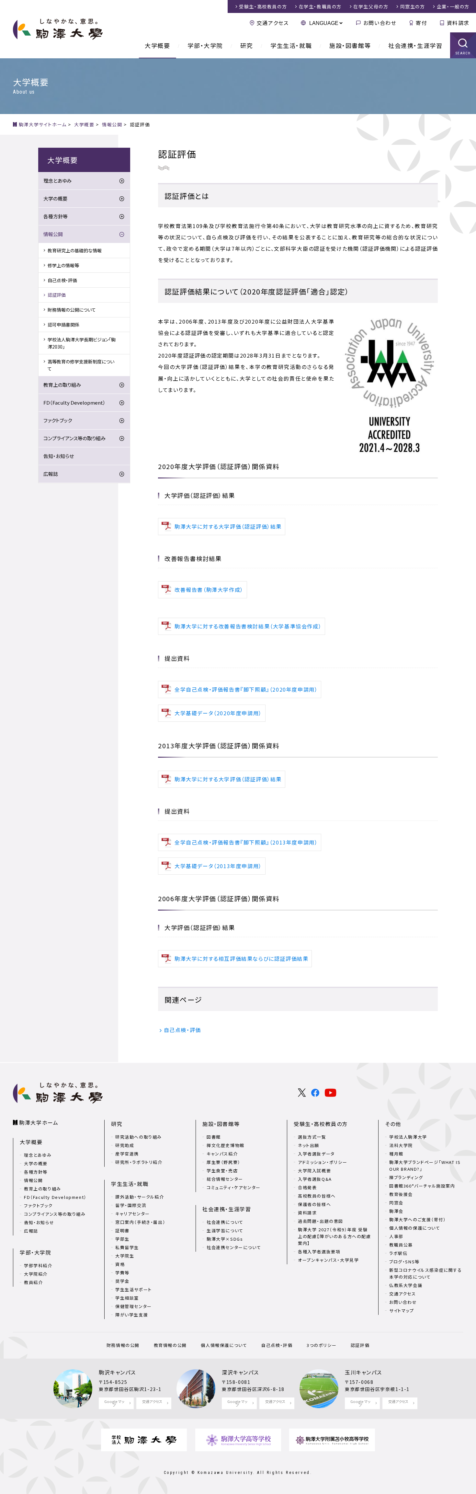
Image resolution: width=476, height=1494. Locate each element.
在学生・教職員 (320, 6)
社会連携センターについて (234, 1247)
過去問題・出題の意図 (320, 1221)
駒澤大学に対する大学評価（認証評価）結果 (228, 526)
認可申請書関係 (63, 324)
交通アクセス (273, 23)
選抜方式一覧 (312, 1137)
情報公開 (53, 234)
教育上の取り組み (62, 384)
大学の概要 (55, 198)
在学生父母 (370, 6)
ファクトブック (57, 420)
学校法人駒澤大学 (408, 1137)
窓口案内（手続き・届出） (140, 1222)
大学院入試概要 (314, 1170)
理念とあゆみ (57, 180)
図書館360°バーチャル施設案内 (422, 1186)
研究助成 (124, 1145)
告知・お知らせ (58, 456)
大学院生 (124, 1256)
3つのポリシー (321, 1345)
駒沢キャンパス (117, 1372)
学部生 (122, 1239)
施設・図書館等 (350, 45)
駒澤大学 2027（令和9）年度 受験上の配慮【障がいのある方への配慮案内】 (334, 1236)
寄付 (421, 23)
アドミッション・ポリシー (322, 1162)
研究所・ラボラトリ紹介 (139, 1162)
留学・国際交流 (130, 1205)
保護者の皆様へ (314, 1204)
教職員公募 (401, 1245)
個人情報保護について (224, 1345)
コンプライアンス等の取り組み (74, 438)
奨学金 (122, 1281)
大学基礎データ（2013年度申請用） (218, 866)
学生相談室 (127, 1298)
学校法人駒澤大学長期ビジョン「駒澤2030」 (82, 343)
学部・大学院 (205, 45)
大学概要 (157, 45)
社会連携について (225, 1222)
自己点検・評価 (182, 1030)
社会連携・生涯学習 (415, 45)
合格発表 (307, 1187)
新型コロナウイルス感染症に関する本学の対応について (425, 1273)
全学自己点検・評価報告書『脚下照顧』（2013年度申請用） (246, 842)
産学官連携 (127, 1154)
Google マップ (114, 1403)
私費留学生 (127, 1247)
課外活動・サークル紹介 (139, 1197)
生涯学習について (225, 1230)
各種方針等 (55, 216)
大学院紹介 (36, 1274)
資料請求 (458, 23)
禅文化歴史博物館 (225, 1145)
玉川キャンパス (363, 1372)
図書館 (214, 1137)
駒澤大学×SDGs (225, 1239)
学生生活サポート (133, 1289)
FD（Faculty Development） (74, 402)
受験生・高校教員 (263, 6)
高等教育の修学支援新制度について (81, 365)
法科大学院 (401, 1145)
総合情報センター (225, 1179)
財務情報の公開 (123, 1345)
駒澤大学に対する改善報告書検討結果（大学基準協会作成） (248, 626)
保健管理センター (133, 1306)
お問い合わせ (379, 23)
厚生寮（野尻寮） (224, 1162)
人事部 (396, 1236)
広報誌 (50, 473)
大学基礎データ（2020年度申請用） (218, 713)
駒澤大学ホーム (38, 1122)
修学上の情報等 (63, 265)
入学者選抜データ (316, 1154)
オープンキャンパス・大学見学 (328, 1260)
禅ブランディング (406, 1177)
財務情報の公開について (72, 309)
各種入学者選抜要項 (319, 1251)
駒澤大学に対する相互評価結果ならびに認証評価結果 (241, 958)
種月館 (396, 1154)
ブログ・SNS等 (404, 1261)
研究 (246, 45)
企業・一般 (453, 6)
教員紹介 (33, 1282)
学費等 (122, 1273)
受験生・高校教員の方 (321, 1124)
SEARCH (463, 53)
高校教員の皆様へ (317, 1196)
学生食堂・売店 (222, 1170)
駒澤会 (396, 1211)
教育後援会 (401, 1194)
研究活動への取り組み (138, 1137)
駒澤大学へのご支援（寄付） (417, 1219)
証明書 (122, 1230)
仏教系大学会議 (405, 1285)
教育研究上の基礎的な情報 (75, 250)
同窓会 (396, 1203)
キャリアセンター (132, 1214)
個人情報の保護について (414, 1228)
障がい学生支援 (131, 1315)
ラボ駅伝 (398, 1253)
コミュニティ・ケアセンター (234, 1187)
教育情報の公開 (170, 1345)
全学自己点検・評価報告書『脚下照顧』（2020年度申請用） (246, 689)
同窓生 (412, 6)
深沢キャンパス (240, 1372)
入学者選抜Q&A (315, 1179)
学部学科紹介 (38, 1265)
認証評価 (57, 295)
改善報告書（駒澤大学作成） (209, 589)
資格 (120, 1264)
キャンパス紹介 (222, 1154)
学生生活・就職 (291, 45)
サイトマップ (401, 1310)
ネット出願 (308, 1145)
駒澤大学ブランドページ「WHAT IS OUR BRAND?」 (424, 1165)
